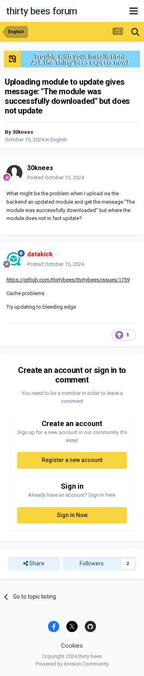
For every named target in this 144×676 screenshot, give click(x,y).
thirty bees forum (41, 11)
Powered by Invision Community (72, 664)
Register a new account (72, 460)
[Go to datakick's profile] (14, 260)
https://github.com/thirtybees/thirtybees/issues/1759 (68, 280)
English (58, 140)
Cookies (72, 645)
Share (36, 563)
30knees (22, 132)
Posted (55, 177)
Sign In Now (72, 515)
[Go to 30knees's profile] (14, 173)
